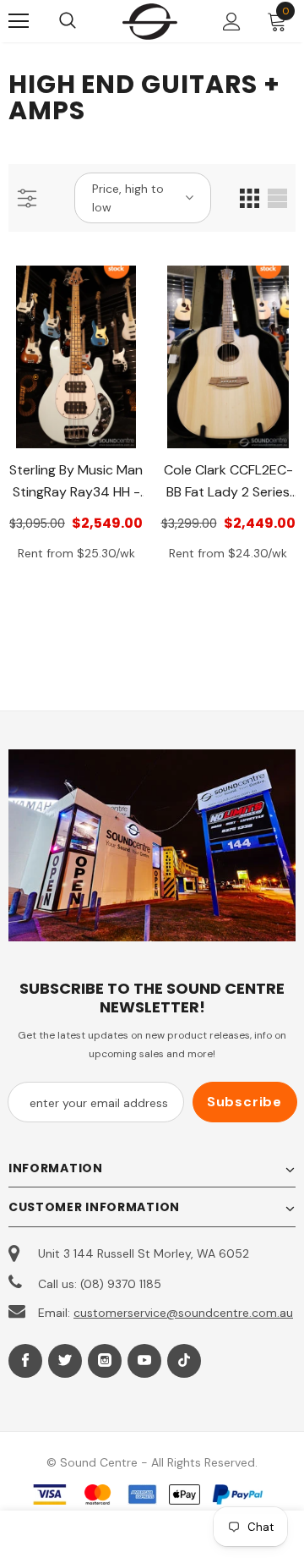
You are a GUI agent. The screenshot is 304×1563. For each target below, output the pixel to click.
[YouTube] (144, 1361)
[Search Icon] (84, 21)
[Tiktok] (184, 1361)
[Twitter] (65, 1361)
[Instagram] (105, 1361)
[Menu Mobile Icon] (18, 21)
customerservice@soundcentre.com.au (183, 1312)
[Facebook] (25, 1361)
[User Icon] (232, 21)
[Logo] (150, 21)
